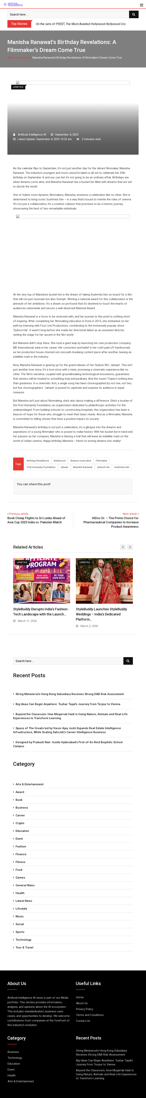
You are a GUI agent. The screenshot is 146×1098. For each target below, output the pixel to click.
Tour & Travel (24, 947)
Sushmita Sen (121, 467)
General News (25, 885)
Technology (23, 939)
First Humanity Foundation (41, 467)
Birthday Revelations (38, 460)
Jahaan (64, 467)
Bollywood (60, 460)
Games (20, 877)
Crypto (20, 823)
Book (19, 800)
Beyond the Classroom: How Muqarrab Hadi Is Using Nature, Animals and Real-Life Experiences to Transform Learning (70, 716)
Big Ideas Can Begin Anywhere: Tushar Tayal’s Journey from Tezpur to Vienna (68, 704)
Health (20, 893)
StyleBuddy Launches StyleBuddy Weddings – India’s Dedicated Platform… (101, 614)
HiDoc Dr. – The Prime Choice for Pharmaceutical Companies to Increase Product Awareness (111, 522)
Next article (130, 514)
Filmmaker (101, 460)
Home (14, 57)
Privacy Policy (84, 1009)
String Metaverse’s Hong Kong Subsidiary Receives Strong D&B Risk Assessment (70, 694)
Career (20, 815)
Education (22, 831)
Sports (20, 932)
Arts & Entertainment (30, 784)
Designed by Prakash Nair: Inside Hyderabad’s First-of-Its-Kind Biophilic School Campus (68, 744)
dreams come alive (80, 460)
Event (19, 838)
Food (19, 870)
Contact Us (83, 1021)
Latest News (24, 901)
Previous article (18, 514)
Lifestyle (25, 57)
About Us (82, 1003)
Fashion (21, 846)
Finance (21, 854)
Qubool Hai (103, 467)
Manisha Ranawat (82, 467)
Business (22, 807)
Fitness (20, 862)
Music (20, 916)
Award (20, 792)
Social (20, 924)
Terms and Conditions (90, 1015)
